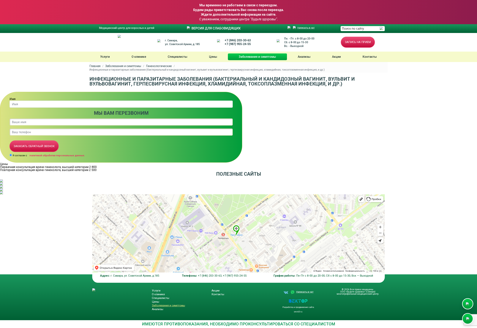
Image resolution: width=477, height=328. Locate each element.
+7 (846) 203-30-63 (238, 40)
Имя (12, 99)
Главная (94, 66)
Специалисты (177, 56)
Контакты (370, 56)
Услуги (105, 56)
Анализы (304, 56)
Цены (213, 56)
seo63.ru (298, 311)
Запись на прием (358, 42)
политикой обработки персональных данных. (57, 155)
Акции (336, 56)
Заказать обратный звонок (34, 146)
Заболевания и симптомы (257, 56)
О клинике (139, 56)
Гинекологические (159, 66)
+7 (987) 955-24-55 (238, 44)
